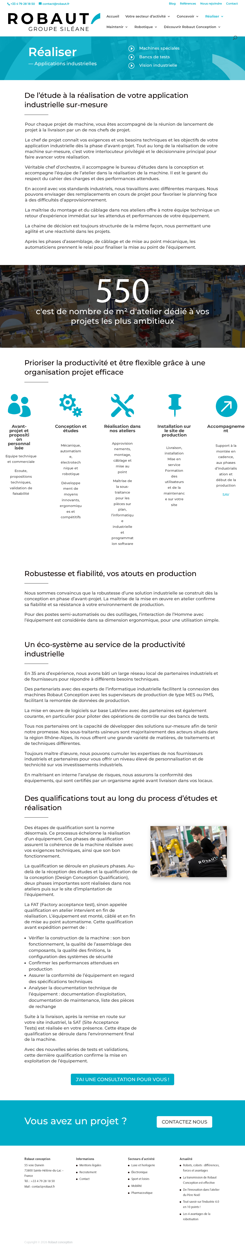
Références (188, 3)
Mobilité (136, 1186)
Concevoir (185, 16)
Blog (172, 3)
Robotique (143, 27)
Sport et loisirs (140, 1179)
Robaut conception (60, 1242)
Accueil (112, 16)
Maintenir (114, 27)
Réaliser (212, 16)
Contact (232, 3)
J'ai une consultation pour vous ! (122, 1079)
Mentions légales (90, 1165)
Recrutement (87, 1172)
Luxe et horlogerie (143, 1165)
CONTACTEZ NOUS (184, 1122)
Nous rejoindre (211, 3)
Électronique (139, 1172)
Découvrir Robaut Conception (190, 27)
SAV (226, 494)
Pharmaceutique (142, 1192)
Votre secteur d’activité (145, 16)
